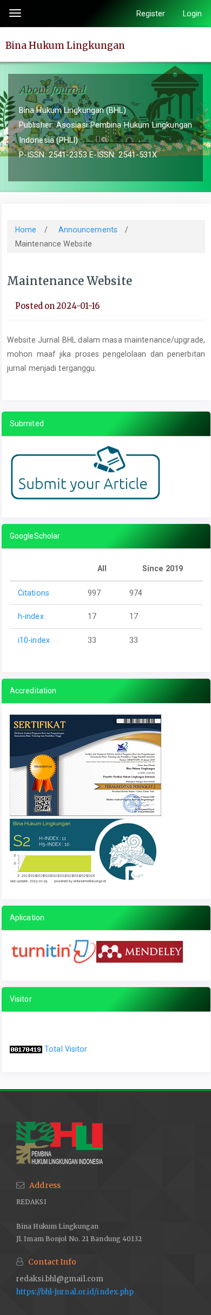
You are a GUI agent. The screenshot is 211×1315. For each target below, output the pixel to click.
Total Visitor (65, 1049)
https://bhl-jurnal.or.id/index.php (75, 1292)
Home (27, 229)
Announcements (89, 229)
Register (151, 13)
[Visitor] (26, 1049)
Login (192, 13)
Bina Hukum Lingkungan (65, 45)
